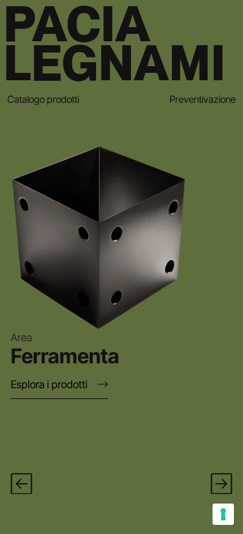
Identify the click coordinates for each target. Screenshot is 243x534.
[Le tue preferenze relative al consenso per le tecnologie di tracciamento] (223, 514)
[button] (21, 483)
